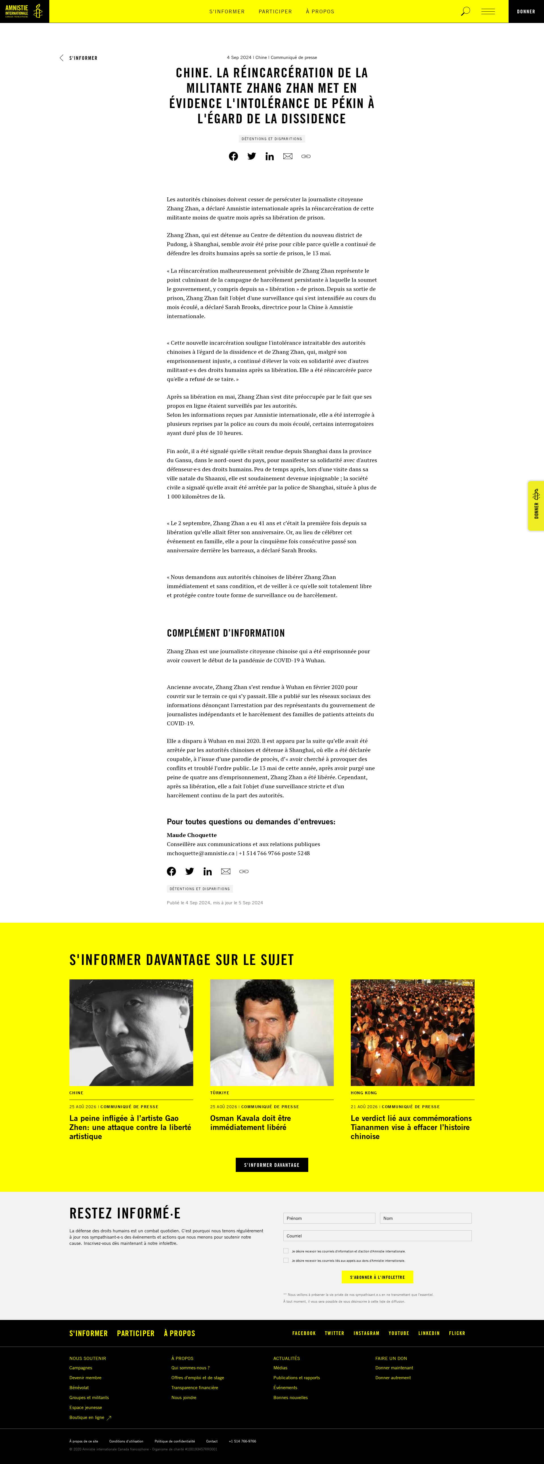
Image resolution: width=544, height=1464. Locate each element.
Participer (275, 11)
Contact (212, 1441)
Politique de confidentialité (175, 1441)
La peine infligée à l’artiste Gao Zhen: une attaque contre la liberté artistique (130, 1127)
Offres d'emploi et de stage (197, 1377)
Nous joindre (183, 1397)
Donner (526, 11)
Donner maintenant (394, 1367)
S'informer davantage (272, 1165)
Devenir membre (85, 1377)
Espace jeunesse (85, 1407)
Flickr (457, 1333)
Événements (285, 1387)
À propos (320, 11)
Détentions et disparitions (272, 139)
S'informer (227, 11)
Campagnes (80, 1367)
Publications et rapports (296, 1377)
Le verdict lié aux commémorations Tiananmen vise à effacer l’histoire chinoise (411, 1127)
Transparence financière (194, 1387)
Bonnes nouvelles (290, 1397)
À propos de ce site (83, 1441)
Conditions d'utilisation (126, 1441)
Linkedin (429, 1333)
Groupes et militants (89, 1397)
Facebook (304, 1333)
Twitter (335, 1333)
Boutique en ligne (86, 1417)
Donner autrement (393, 1377)
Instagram (367, 1333)
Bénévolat (79, 1387)
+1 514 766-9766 (242, 1441)
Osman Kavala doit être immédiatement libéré (250, 1122)
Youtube (399, 1333)
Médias (280, 1367)
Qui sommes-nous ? (190, 1367)
